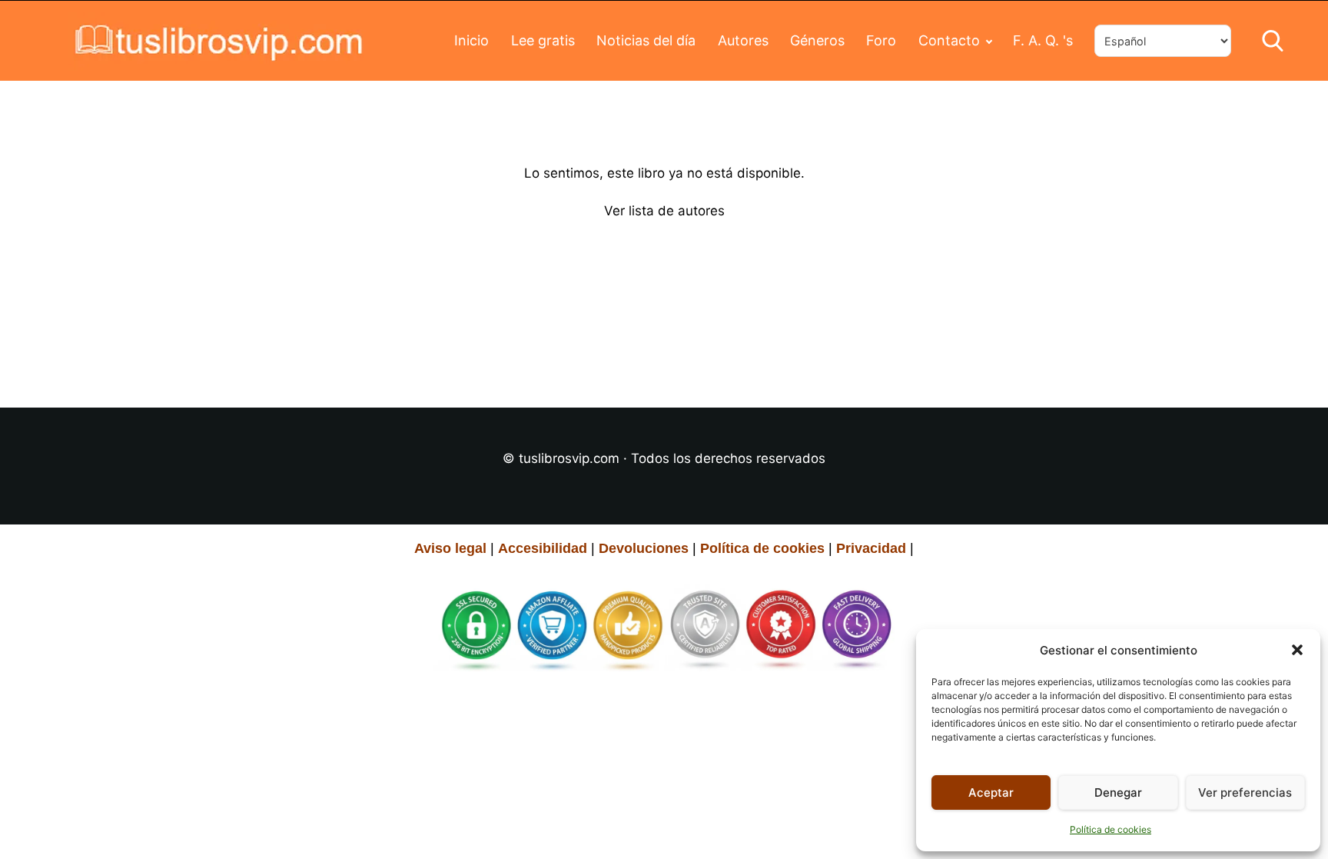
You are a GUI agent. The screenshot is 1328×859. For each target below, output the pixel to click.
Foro (881, 40)
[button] (1297, 650)
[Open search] (1272, 41)
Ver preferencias (1245, 792)
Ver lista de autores (664, 210)
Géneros (817, 40)
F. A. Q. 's (1043, 40)
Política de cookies (1110, 829)
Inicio (471, 40)
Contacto (949, 40)
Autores (743, 40)
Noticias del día (646, 40)
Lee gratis (543, 40)
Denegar (1118, 792)
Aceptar (991, 792)
